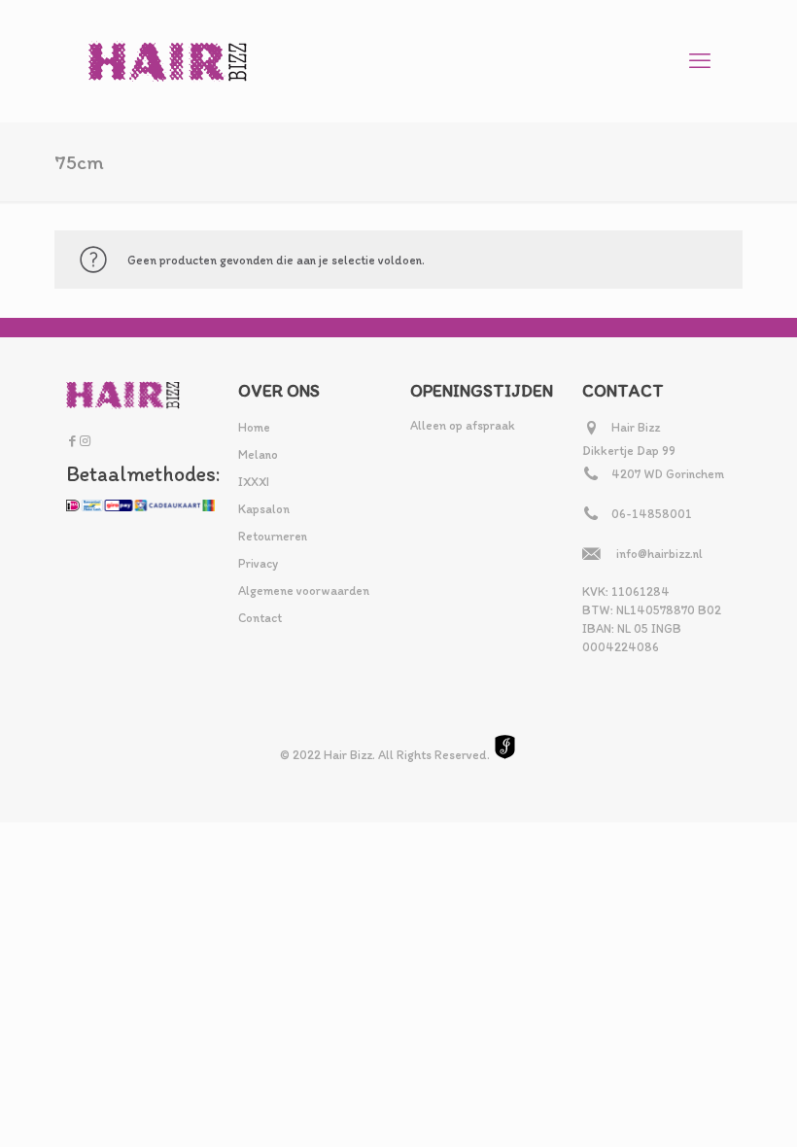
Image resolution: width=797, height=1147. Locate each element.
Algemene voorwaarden (303, 590)
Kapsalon (264, 509)
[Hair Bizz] (168, 61)
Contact (260, 617)
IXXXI (253, 481)
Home (254, 427)
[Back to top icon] (703, 1107)
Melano (258, 454)
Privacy (258, 563)
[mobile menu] (699, 61)
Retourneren (272, 536)
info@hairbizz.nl (659, 553)
